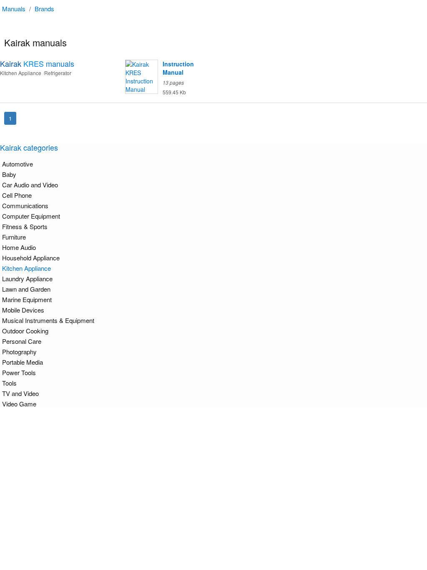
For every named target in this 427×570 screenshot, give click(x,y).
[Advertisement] (215, 468)
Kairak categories (29, 147)
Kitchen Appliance (26, 268)
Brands (44, 8)
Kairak (37, 63)
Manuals (13, 8)
